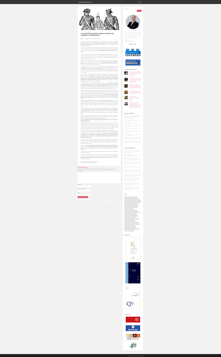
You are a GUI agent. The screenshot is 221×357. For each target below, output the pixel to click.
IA (131, 212)
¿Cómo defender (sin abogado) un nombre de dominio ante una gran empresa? (135, 73)
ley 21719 (134, 213)
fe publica (135, 210)
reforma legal (137, 223)
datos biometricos (128, 203)
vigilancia (132, 230)
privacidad (133, 218)
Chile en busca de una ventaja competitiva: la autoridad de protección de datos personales (132, 138)
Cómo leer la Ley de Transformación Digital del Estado (134, 98)
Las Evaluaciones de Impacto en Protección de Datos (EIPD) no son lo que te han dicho (132, 159)
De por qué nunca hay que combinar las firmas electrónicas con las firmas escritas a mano (135, 86)
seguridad (126, 225)
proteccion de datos (128, 222)
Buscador (126, 8)
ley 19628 (126, 213)
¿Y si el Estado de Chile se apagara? (131, 128)
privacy (137, 218)
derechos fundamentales (129, 208)
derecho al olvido (98, 38)
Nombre (79, 184)
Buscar (139, 10)
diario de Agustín (98, 133)
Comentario (80, 171)
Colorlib (132, 355)
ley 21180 (130, 213)
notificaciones (133, 217)
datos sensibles (127, 205)
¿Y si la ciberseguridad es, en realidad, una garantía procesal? (132, 132)
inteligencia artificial (136, 212)
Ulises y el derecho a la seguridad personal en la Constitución (132, 126)
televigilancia (133, 227)
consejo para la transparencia (130, 198)
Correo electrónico (81, 188)
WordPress (141, 355)
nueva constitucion (128, 218)
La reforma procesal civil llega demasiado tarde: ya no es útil (132, 121)
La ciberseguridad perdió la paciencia (131, 123)
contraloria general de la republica (130, 200)
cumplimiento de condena (85, 162)
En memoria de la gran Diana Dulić (132, 167)
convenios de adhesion (128, 202)
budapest (126, 197)
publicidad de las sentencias (129, 223)
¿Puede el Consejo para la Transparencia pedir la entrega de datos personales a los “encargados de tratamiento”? (132, 116)
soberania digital (127, 227)
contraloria (137, 198)
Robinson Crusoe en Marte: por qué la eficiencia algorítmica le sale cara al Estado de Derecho (132, 142)
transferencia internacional (129, 228)
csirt (134, 202)
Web (78, 192)
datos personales (93, 162)
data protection (138, 202)
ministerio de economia (134, 215)
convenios (138, 200)
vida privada (137, 228)
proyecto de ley (135, 222)
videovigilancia (127, 230)
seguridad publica (132, 225)
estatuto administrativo (128, 210)
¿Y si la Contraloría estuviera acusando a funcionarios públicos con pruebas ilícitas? (135, 80)
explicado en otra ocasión (94, 47)
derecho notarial (134, 207)
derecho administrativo (135, 205)
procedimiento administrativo (130, 220)
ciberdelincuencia (134, 197)
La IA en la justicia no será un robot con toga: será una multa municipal (132, 135)
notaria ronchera (127, 217)
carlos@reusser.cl (131, 41)
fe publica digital (127, 212)
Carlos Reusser (90, 38)
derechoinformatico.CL (85, 2)
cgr (129, 197)
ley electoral (127, 215)
